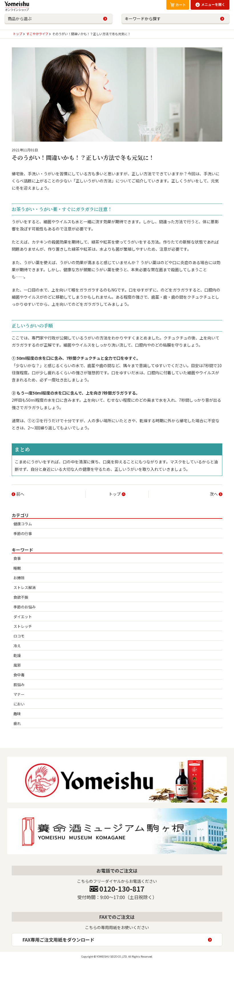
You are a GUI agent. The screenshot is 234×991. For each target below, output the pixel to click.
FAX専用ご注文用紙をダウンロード (58, 939)
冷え (17, 645)
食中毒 (19, 675)
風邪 (17, 665)
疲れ (17, 723)
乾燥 (17, 655)
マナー (19, 694)
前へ (20, 494)
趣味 (17, 713)
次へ (214, 494)
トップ (115, 494)
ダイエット (22, 616)
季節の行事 (22, 533)
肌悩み (19, 684)
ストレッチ (22, 626)
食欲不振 (20, 597)
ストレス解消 (24, 587)
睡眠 (17, 568)
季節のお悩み (24, 607)
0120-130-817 (121, 889)
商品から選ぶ (20, 18)
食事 (17, 558)
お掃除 (19, 577)
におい (19, 704)
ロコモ (19, 636)
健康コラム (22, 523)
